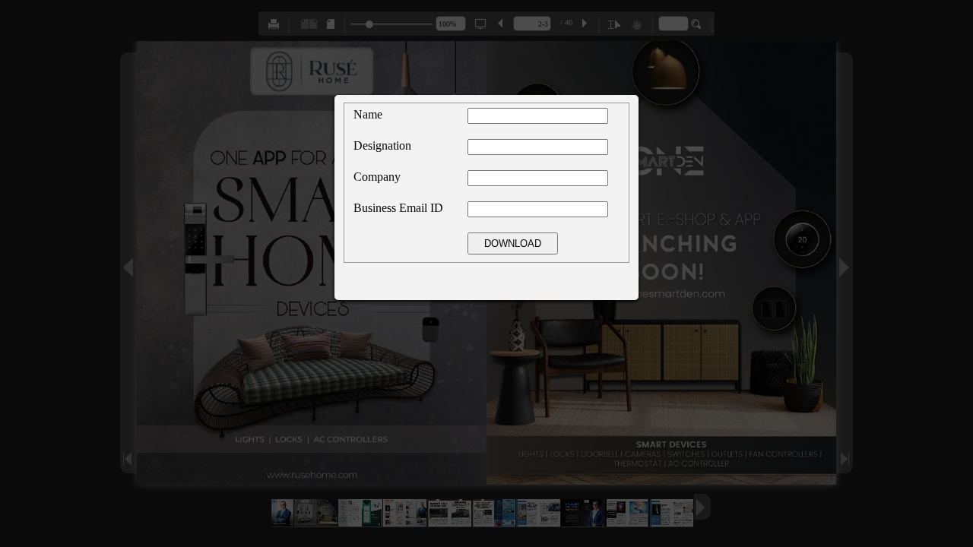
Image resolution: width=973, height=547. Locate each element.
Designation (382, 145)
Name (367, 114)
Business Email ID (398, 207)
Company (377, 176)
